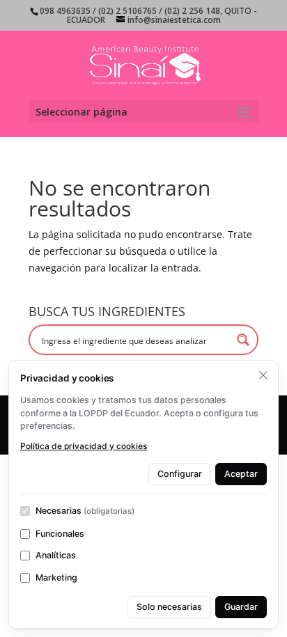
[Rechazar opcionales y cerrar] (263, 375)
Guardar (241, 606)
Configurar (179, 474)
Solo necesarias (169, 606)
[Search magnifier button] (243, 339)
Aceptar (241, 474)
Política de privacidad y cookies (83, 446)
